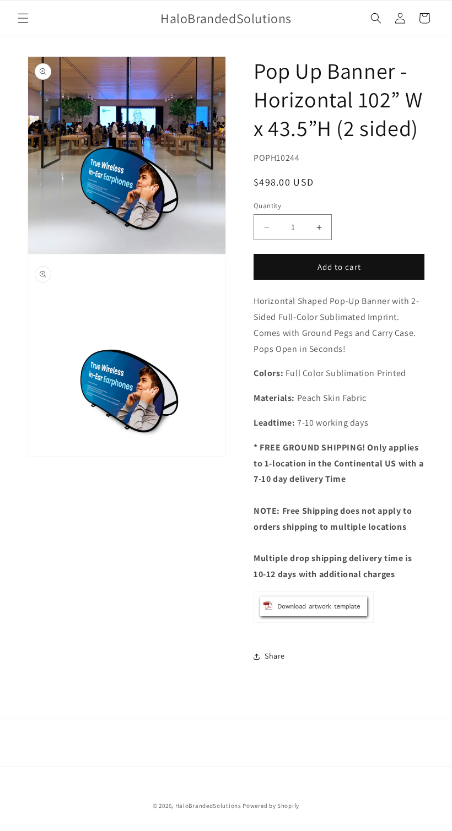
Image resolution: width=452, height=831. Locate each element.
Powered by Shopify (271, 806)
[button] (23, 18)
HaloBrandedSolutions (208, 806)
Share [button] (275, 656)
